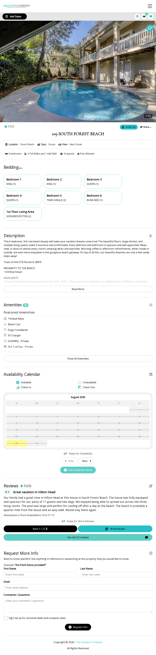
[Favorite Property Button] (150, 28)
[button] (4, 71)
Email (7, 581)
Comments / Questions (17, 594)
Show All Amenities (78, 358)
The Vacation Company (89, 642)
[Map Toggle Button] (137, 16)
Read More (78, 289)
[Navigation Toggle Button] (150, 6)
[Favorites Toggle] (151, 16)
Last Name (86, 568)
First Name (10, 568)
